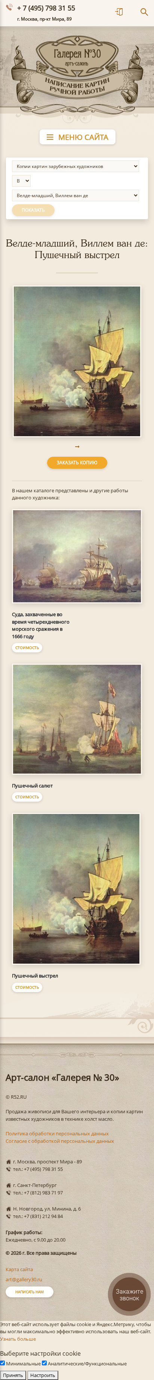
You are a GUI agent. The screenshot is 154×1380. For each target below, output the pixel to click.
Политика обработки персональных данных (57, 1133)
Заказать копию (77, 462)
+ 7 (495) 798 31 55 (46, 7)
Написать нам (29, 1291)
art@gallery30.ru (24, 1279)
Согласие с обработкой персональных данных (60, 1141)
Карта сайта (19, 1269)
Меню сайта (82, 137)
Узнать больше (18, 1338)
